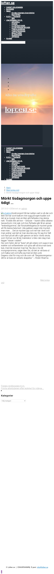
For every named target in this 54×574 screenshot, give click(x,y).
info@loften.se (42, 567)
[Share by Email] (20, 363)
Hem (8, 187)
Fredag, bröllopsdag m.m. (13, 386)
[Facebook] (11, 82)
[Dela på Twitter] (20, 303)
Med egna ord (12, 190)
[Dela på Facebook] (20, 323)
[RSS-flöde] (11, 78)
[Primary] (21, 135)
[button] (1, 571)
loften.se (8, 3)
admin (24, 208)
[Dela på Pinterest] (20, 343)
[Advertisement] (27, 429)
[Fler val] (20, 383)
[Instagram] (11, 89)
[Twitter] (11, 86)
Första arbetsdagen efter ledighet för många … (22, 388)
